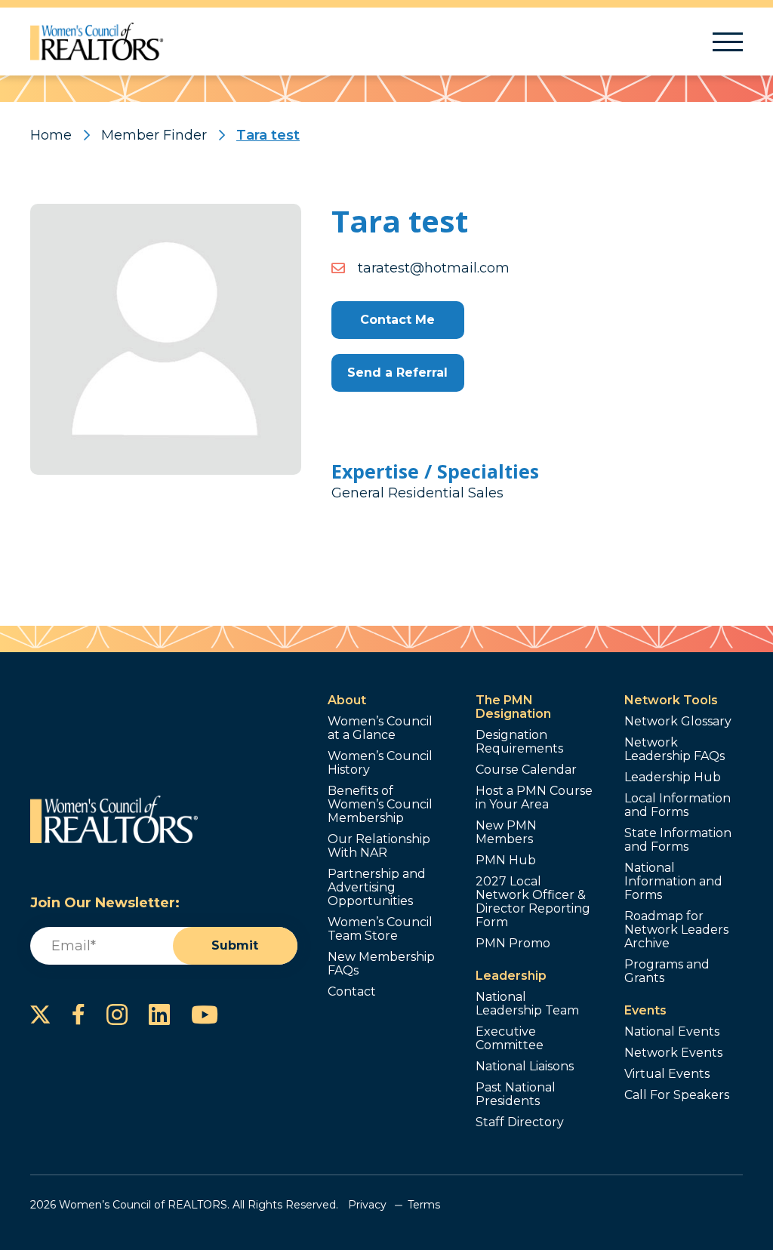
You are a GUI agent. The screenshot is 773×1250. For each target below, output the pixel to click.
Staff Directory (520, 1122)
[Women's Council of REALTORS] (97, 41)
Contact (352, 992)
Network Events (673, 1053)
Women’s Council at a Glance (380, 728)
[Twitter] (40, 1014)
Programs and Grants (667, 971)
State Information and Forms (677, 840)
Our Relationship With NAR (379, 846)
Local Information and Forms (677, 805)
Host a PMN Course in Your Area (534, 797)
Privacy (367, 1205)
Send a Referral (397, 372)
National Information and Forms (673, 881)
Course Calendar (526, 770)
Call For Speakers (676, 1095)
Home (51, 135)
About (347, 700)
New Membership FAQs (381, 964)
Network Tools (671, 700)
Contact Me (397, 319)
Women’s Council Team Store (380, 929)
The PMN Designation (513, 707)
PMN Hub (506, 860)
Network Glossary (677, 721)
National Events (671, 1032)
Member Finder (154, 135)
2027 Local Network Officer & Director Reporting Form (533, 902)
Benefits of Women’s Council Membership (380, 804)
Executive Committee (510, 1038)
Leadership (511, 975)
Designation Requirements (519, 742)
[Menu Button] (728, 41)
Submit (234, 945)
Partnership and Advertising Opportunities (377, 887)
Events (645, 1010)
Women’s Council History (380, 763)
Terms (424, 1205)
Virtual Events (667, 1074)
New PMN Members (506, 832)
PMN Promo (513, 943)
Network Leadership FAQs (674, 749)
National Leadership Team (527, 1004)
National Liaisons (525, 1066)
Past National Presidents (516, 1094)
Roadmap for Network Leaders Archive (676, 930)
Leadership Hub (672, 777)
